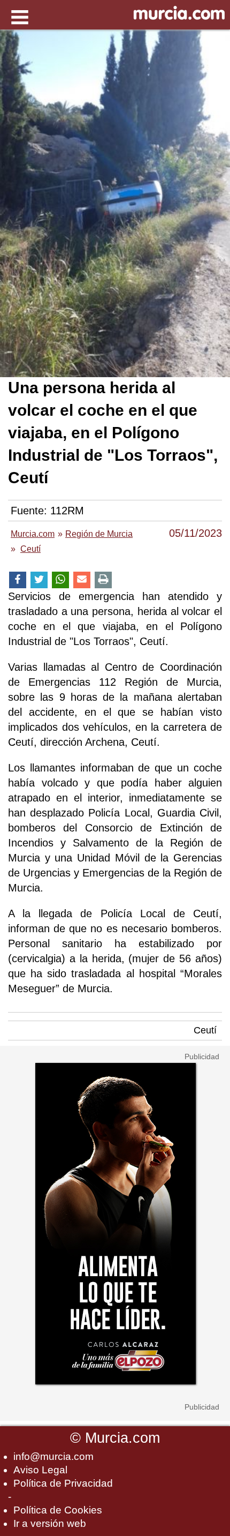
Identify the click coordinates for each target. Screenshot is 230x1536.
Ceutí (205, 1030)
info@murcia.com (53, 1456)
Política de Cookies (57, 1510)
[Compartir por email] (81, 580)
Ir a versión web (49, 1523)
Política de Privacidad (63, 1483)
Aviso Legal (40, 1469)
